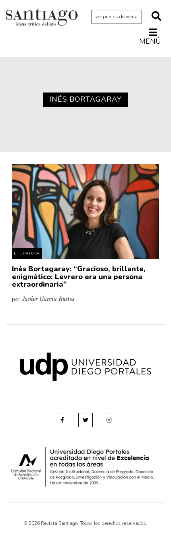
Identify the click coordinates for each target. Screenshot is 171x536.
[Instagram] (109, 420)
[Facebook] (62, 420)
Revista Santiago (42, 18)
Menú (150, 41)
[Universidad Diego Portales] (85, 366)
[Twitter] (85, 420)
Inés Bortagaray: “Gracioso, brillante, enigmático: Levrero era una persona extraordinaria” (79, 276)
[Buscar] (156, 16)
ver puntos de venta (116, 16)
